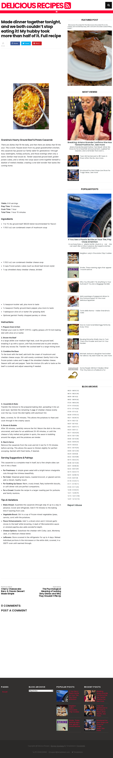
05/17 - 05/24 (72, 433)
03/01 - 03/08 (72, 466)
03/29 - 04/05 (72, 454)
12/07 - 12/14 (72, 499)
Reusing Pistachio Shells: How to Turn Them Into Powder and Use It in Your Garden (94, 341)
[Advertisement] (31, 65)
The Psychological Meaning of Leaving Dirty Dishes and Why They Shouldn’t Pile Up (50, 591)
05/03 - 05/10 (72, 439)
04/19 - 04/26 (72, 445)
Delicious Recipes (32, 6)
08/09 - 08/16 (72, 396)
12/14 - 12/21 (72, 496)
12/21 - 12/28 (72, 493)
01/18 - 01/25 (72, 481)
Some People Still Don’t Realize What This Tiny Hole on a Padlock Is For (94, 369)
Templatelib (81, 746)
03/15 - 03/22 (72, 460)
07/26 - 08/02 (72, 402)
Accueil (4, 692)
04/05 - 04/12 (72, 451)
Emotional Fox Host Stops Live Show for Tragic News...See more (95, 171)
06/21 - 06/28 (72, 417)
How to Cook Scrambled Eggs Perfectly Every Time (95, 326)
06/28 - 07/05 (72, 415)
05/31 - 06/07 (72, 427)
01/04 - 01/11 (72, 487)
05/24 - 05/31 (72, 430)
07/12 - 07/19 (72, 408)
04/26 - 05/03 (72, 442)
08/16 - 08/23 (72, 393)
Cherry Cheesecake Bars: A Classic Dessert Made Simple (12, 590)
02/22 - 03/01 (72, 469)
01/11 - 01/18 (72, 484)
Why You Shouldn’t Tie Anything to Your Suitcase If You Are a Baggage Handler (95, 283)
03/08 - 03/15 (72, 463)
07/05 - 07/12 (72, 411)
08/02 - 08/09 (72, 399)
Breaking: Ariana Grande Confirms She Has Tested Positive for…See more (90, 143)
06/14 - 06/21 (72, 420)
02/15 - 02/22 (72, 472)
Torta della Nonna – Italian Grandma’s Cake (95, 312)
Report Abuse (75, 505)
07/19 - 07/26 (72, 405)
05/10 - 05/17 (72, 436)
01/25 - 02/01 (72, 478)
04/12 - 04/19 (72, 448)
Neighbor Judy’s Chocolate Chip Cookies (96, 253)
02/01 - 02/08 (72, 475)
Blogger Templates (57, 746)
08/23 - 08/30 (72, 390)
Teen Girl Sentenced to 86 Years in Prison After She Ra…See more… (93, 157)
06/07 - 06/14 (72, 423)
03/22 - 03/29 (72, 457)
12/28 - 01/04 (72, 490)
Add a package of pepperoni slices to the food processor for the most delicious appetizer (94, 298)
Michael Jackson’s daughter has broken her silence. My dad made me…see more (96, 355)
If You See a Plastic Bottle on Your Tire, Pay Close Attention (89, 240)
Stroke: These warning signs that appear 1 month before (95, 268)
